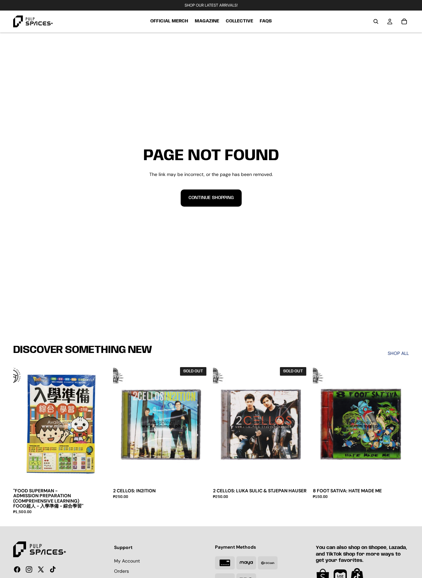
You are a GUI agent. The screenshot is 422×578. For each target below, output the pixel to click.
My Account (127, 561)
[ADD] (399, 474)
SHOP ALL (398, 353)
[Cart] (404, 21)
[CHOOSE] (99, 474)
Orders (121, 571)
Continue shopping (211, 197)
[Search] (376, 21)
